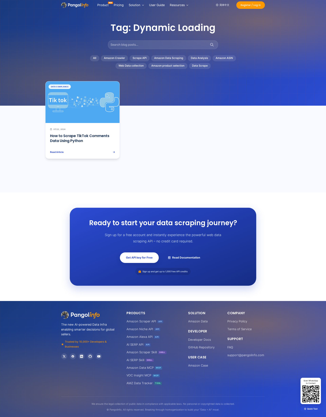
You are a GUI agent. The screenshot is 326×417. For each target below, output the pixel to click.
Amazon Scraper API (144, 321)
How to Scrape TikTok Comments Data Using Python (79, 138)
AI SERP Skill (139, 360)
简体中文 (224, 4)
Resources (177, 5)
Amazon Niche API (142, 329)
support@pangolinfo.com (245, 355)
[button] (250, 5)
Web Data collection (131, 65)
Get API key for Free (139, 257)
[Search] (211, 44)
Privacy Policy (237, 321)
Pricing (119, 5)
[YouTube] (99, 356)
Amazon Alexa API (142, 337)
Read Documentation (186, 257)
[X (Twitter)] (64, 356)
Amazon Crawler (114, 58)
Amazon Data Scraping (168, 58)
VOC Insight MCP (142, 375)
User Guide (157, 5)
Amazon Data (198, 321)
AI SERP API (137, 344)
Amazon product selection (167, 65)
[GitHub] (90, 356)
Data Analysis (199, 58)
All (94, 58)
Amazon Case (198, 365)
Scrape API (140, 58)
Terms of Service (239, 329)
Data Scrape (200, 65)
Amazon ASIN (224, 58)
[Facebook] (73, 356)
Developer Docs (199, 339)
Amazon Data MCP (143, 367)
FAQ (230, 347)
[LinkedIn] (81, 356)
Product (103, 5)
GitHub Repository (201, 347)
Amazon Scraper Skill (145, 352)
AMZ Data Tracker (143, 383)
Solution (134, 5)
